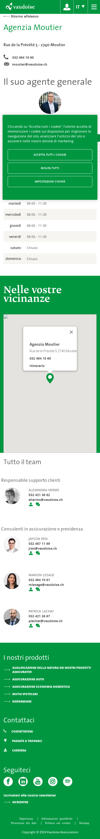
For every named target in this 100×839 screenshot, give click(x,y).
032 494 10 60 (23, 57)
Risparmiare (22, 701)
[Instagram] (52, 781)
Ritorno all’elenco (25, 16)
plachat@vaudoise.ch (46, 621)
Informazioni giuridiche (58, 818)
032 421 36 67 (39, 616)
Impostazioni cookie (50, 181)
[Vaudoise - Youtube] (38, 781)
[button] (50, 378)
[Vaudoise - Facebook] (8, 781)
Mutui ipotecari (25, 694)
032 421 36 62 (39, 495)
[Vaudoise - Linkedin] (23, 781)
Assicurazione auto (28, 679)
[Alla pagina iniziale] (20, 7)
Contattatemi (22, 731)
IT (78, 7)
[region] (50, 157)
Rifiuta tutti (50, 168)
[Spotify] (67, 781)
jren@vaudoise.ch (43, 548)
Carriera (18, 750)
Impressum (27, 818)
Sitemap (84, 822)
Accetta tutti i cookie (50, 154)
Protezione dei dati (24, 822)
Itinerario (37, 365)
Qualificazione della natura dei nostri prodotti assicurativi (51, 670)
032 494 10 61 (39, 580)
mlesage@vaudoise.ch (46, 584)
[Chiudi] (71, 332)
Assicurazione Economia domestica (41, 687)
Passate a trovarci (26, 741)
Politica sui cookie (58, 822)
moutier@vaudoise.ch (29, 64)
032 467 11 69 (39, 543)
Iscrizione (20, 802)
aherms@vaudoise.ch (46, 499)
